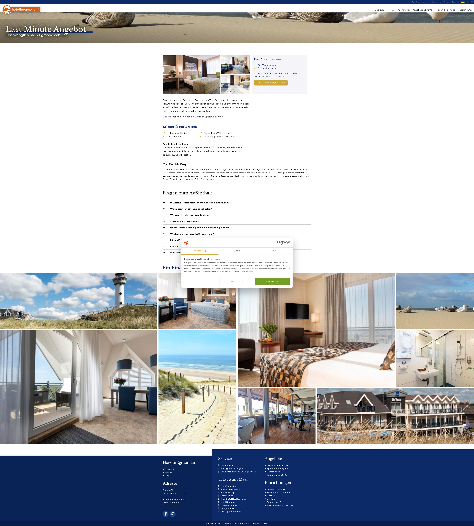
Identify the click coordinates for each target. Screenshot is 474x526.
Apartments (404, 10)
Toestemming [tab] (200, 251)
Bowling (271, 499)
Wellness (271, 496)
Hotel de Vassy (227, 492)
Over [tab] (274, 251)
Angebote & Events (422, 10)
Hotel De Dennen (228, 505)
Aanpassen (235, 281)
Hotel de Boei (227, 496)
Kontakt (469, 2)
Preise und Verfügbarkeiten (271, 82)
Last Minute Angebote (277, 465)
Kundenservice (422, 2)
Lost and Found (227, 465)
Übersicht (380, 10)
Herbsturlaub (273, 472)
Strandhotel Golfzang (230, 489)
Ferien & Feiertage (446, 10)
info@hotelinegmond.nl (174, 499)
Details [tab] (237, 251)
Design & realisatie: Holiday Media (237, 523)
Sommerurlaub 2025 (277, 475)
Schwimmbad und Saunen (279, 492)
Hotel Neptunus (228, 502)
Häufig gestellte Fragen (440, 2)
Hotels (391, 10)
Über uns (169, 469)
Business (455, 2)
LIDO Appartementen (231, 511)
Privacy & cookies (260, 523)
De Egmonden (227, 508)
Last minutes (466, 10)
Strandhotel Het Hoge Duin (233, 499)
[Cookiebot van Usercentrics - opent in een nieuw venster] (279, 243)
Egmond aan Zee (275, 502)
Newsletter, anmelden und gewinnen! (238, 472)
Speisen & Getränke (276, 489)
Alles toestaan (272, 281)
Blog (167, 476)
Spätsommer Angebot (277, 468)
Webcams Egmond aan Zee (280, 505)
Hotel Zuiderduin (228, 486)
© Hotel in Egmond (214, 523)
